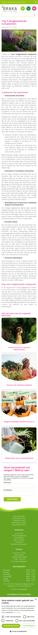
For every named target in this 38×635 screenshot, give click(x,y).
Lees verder (17, 612)
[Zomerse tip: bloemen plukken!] (19, 371)
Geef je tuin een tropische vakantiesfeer (19, 348)
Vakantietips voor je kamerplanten (19, 458)
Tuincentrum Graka (19, 518)
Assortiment (19, 533)
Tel (28, 8)
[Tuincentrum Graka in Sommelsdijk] (9, 8)
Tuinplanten (19, 542)
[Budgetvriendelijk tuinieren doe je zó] (19, 408)
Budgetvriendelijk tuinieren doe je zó (19, 421)
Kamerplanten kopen (19, 523)
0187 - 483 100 (20, 559)
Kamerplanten (19, 538)
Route (23, 8)
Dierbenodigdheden (19, 536)
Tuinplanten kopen (19, 520)
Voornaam (7, 482)
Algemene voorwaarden (19, 544)
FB (35, 2)
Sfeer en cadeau (19, 540)
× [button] (35, 599)
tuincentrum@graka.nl (19, 561)
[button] (19, 631)
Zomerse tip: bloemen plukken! (19, 385)
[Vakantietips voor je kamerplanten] (19, 444)
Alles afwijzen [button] (28, 626)
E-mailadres (8, 490)
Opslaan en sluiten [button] (10, 626)
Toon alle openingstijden (19, 589)
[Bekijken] (34, 8)
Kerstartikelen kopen (19, 525)
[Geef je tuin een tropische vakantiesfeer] (19, 335)
